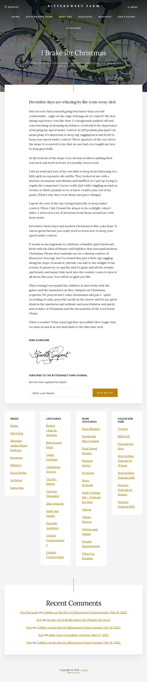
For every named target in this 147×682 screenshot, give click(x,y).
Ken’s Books (18, 472)
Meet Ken (16, 433)
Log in (84, 670)
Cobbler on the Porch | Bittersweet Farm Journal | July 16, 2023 (85, 612)
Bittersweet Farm (74, 6)
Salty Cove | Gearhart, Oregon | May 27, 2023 (79, 635)
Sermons (16, 457)
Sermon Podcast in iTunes (125, 489)
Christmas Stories (84, 63)
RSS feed (124, 436)
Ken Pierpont (29, 612)
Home (14, 425)
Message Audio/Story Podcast (19, 445)
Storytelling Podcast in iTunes (126, 460)
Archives (16, 480)
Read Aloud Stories (73, 66)
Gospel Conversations (55, 540)
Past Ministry (91, 429)
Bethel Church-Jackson (52, 430)
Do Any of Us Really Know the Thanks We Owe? (79, 620)
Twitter (123, 429)
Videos (86, 509)
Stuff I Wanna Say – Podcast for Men (91, 497)
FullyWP (77, 673)
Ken (39, 620)
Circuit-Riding (111, 63)
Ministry (16, 465)
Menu (134, 7)
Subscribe (17, 488)
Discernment (55, 503)
